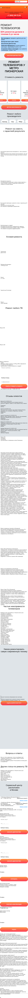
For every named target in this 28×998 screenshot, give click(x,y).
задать (14, 929)
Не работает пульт (5, 622)
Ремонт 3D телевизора (5, 775)
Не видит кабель (4, 642)
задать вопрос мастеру (14, 703)
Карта (2, 991)
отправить (14, 879)
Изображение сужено (5, 635)
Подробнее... (3, 405)
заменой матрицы (17, 503)
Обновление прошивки (10, 493)
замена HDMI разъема (15, 510)
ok (0, 997)
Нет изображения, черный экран (8, 630)
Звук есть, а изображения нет (7, 631)
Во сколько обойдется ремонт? (7, 760)
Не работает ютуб (4, 618)
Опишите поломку (4, 886)
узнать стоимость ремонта (14, 386)
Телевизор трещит (5, 632)
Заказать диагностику (14, 100)
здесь (8, 514)
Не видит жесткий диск (5, 640)
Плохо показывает (4, 617)
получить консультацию (14, 904)
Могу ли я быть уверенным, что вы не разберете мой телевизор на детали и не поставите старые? (12, 758)
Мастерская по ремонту (6, 779)
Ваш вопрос (3, 912)
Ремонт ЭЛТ (3, 773)
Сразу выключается (5, 620)
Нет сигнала (3, 627)
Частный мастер (4, 778)
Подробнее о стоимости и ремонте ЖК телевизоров (12, 556)
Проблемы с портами (5, 636)
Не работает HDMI (5, 637)
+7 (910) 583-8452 (19, 804)
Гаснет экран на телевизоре (7, 619)
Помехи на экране (4, 634)
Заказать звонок (23, 800)
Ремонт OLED (4, 780)
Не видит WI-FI (4, 625)
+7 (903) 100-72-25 (14, 15)
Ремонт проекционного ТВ (6, 777)
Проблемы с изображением (6, 629)
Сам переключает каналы (6, 644)
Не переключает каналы (6, 624)
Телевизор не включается (6, 614)
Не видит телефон (5, 643)
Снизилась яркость (5, 626)
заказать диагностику (14, 832)
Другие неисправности (14, 107)
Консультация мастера (14, 55)
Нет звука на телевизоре (6, 623)
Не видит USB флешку (5, 639)
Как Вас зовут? (3, 866)
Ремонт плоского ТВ (5, 774)
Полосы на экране (4, 621)
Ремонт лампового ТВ (5, 772)
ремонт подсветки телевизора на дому (9, 501)
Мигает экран (3, 633)
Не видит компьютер (5, 638)
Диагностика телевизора (11, 491)
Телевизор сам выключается (7, 615)
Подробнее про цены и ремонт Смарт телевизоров (12, 595)
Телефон (2, 872)
